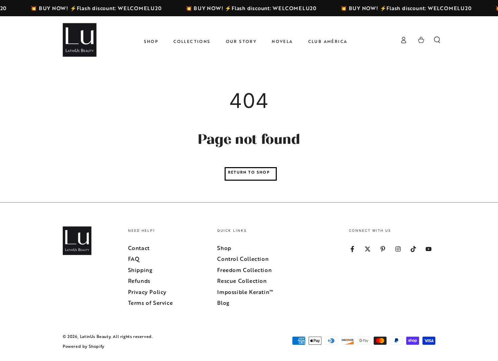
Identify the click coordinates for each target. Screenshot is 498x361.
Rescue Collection (242, 280)
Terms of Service (150, 302)
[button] (437, 39)
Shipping (140, 270)
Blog (223, 302)
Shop (224, 248)
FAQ (134, 258)
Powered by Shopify (83, 346)
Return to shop (249, 172)
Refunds (139, 280)
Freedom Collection (244, 270)
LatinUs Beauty (95, 336)
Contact (139, 248)
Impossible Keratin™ (245, 292)
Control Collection (243, 258)
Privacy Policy (147, 292)
